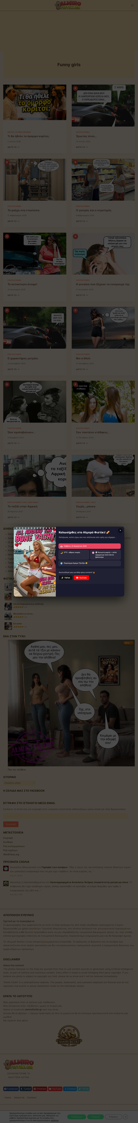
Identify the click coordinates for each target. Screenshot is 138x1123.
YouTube (83, 578)
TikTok (67, 578)
